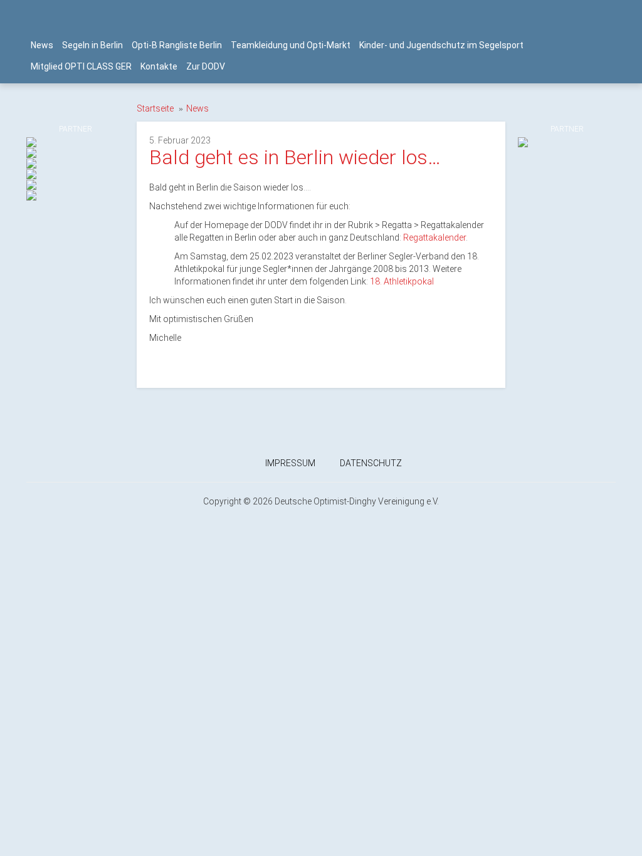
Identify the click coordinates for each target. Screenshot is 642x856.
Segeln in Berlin (92, 45)
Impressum (290, 463)
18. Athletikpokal (402, 281)
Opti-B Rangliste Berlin (177, 45)
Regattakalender (434, 237)
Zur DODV (205, 66)
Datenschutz (371, 463)
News (42, 45)
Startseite (155, 108)
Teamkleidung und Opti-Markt (290, 45)
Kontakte (158, 66)
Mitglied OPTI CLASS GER (81, 66)
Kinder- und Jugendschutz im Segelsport (441, 45)
